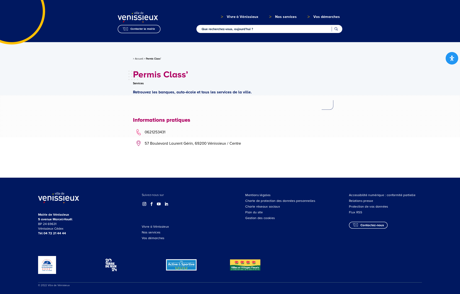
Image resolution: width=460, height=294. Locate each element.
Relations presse (361, 201)
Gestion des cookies (260, 218)
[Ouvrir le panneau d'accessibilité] (452, 58)
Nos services (151, 232)
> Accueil (138, 58)
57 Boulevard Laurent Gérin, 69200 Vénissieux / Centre (193, 143)
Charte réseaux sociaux (262, 206)
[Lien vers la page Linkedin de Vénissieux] (166, 204)
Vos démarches (153, 238)
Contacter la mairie (142, 28)
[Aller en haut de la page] (430, 269)
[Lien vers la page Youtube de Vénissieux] (159, 204)
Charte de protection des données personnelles (280, 201)
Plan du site (254, 212)
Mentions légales (257, 195)
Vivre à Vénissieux (155, 227)
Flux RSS (355, 212)
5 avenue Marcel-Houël (55, 219)
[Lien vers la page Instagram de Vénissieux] (144, 204)
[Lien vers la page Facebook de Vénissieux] (151, 204)
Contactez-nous (372, 225)
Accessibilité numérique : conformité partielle (382, 195)
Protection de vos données (368, 206)
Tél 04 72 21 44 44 (52, 233)
